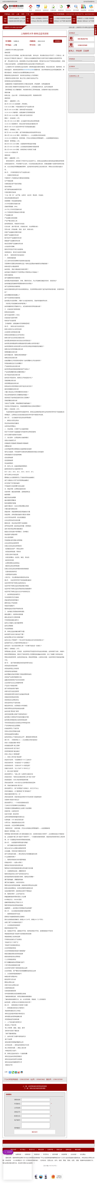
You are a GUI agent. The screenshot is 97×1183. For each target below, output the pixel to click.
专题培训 (61, 10)
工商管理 (11, 18)
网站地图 (78, 1149)
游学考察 (76, 10)
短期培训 (45, 10)
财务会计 (57, 21)
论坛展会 (91, 10)
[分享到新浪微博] (19, 1072)
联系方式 (32, 1149)
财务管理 (16, 21)
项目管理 (68, 21)
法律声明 (50, 1149)
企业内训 (73, 1154)
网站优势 (41, 1149)
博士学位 (39, 21)
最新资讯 (38, 10)
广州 (27, 14)
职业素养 (68, 18)
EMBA (33, 18)
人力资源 (22, 18)
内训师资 (83, 10)
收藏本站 (91, 1)
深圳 (22, 14)
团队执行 (80, 21)
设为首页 (86, 1)
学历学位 (68, 10)
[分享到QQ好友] (22, 1072)
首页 (30, 10)
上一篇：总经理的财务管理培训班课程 (35, 1086)
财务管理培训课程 (28, 69)
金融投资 (16, 18)
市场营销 (11, 21)
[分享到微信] (13, 1072)
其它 (32, 14)
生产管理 (62, 21)
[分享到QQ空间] (16, 1072)
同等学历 (45, 18)
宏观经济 (80, 18)
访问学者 (45, 21)
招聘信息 (68, 1149)
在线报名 (58, 41)
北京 (13, 14)
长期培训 (53, 10)
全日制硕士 (39, 18)
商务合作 (59, 1149)
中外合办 (34, 21)
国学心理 (22, 21)
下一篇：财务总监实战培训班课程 (34, 1088)
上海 (17, 14)
